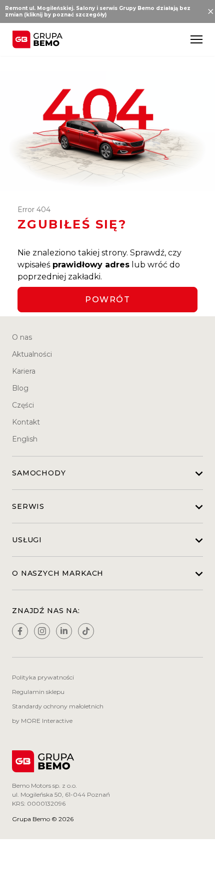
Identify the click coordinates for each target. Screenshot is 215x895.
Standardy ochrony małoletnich (58, 706)
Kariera (24, 371)
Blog (20, 388)
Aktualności (32, 354)
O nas (22, 337)
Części (23, 405)
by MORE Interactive (42, 720)
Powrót (107, 299)
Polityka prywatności (43, 677)
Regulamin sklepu (38, 691)
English (25, 439)
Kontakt (26, 422)
